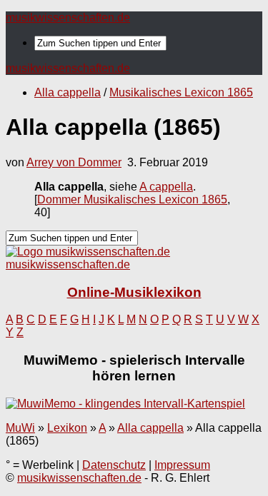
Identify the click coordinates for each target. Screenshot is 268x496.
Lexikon (67, 428)
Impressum (182, 465)
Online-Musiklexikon (134, 292)
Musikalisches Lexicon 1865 (181, 92)
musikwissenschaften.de (68, 17)
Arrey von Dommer (73, 162)
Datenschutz (114, 465)
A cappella (166, 187)
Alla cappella (67, 92)
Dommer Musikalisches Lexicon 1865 (132, 199)
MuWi (20, 428)
